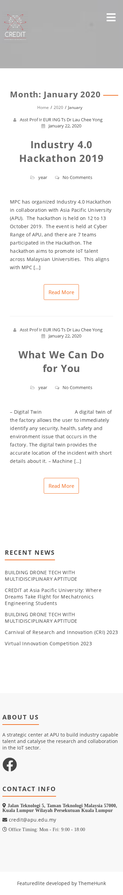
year (42, 177)
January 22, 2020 (65, 126)
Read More (61, 292)
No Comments (77, 177)
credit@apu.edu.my (31, 819)
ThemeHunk (92, 883)
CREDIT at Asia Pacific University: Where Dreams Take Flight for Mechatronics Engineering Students (53, 596)
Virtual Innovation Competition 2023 (48, 643)
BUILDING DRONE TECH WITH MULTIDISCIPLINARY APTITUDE (41, 575)
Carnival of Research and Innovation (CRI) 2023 (61, 632)
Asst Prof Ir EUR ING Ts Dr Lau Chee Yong (61, 119)
